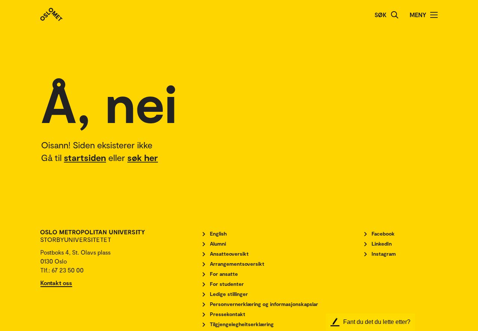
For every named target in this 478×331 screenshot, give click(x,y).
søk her (142, 157)
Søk (381, 14)
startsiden (85, 157)
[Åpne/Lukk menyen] (434, 15)
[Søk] (394, 15)
